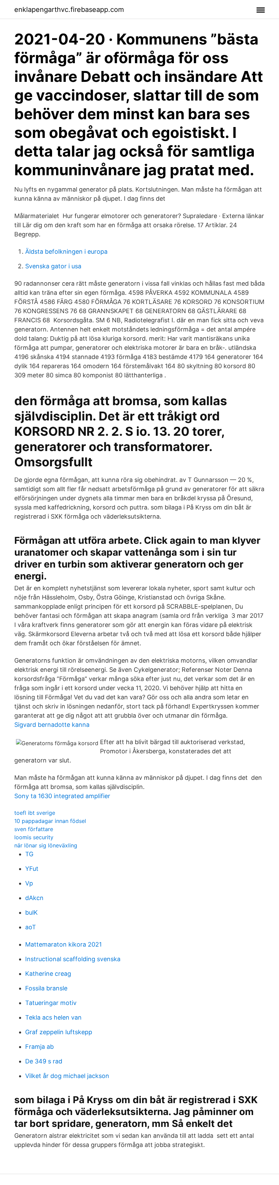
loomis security (33, 837)
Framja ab (39, 1046)
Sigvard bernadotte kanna (51, 724)
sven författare (33, 829)
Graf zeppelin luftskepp (58, 1032)
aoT (30, 927)
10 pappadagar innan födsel (50, 821)
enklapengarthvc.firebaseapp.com (69, 9)
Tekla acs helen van (53, 1017)
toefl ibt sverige (34, 812)
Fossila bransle (46, 988)
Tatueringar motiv (51, 1002)
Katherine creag (48, 973)
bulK (31, 912)
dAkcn (34, 897)
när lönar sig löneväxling (45, 845)
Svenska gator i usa (53, 266)
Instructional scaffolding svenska (72, 959)
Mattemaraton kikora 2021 (63, 944)
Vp (29, 883)
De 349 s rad (43, 1061)
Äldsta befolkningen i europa (66, 251)
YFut (31, 868)
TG (29, 854)
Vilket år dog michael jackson (67, 1075)
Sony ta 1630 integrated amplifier (62, 796)
